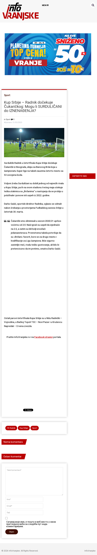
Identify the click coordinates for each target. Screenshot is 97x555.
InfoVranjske (14, 551)
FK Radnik (11, 428)
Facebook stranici (43, 337)
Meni (44, 5)
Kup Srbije (24, 428)
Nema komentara (13, 441)
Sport (7, 95)
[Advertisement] (36, 279)
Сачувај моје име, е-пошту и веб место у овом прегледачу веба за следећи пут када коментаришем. (31, 524)
